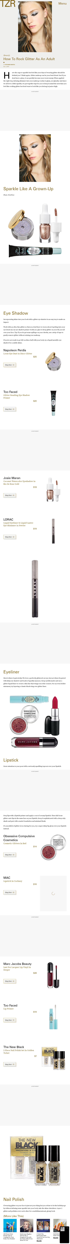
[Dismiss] (67, 1228)
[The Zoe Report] (7, 3)
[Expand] (61, 1228)
